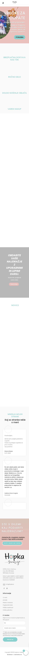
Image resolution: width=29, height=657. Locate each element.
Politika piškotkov (7, 610)
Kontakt (5, 600)
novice (14, 319)
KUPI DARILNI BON (12, 543)
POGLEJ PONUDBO (14, 146)
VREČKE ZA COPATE (14, 15)
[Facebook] (4, 588)
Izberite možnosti (8, 195)
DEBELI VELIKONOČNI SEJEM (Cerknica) (11, 316)
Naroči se (10, 639)
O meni (5, 597)
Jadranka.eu (18, 654)
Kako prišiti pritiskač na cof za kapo (14, 374)
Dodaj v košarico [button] (19, 234)
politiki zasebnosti (18, 635)
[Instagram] (7, 588)
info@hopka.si (10, 584)
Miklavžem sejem (8, 345)
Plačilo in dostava (8, 602)
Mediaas (9, 654)
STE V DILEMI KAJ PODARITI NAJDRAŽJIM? (12, 527)
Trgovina (14, 284)
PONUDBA (19, 37)
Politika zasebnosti (8, 607)
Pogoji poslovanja (8, 605)
